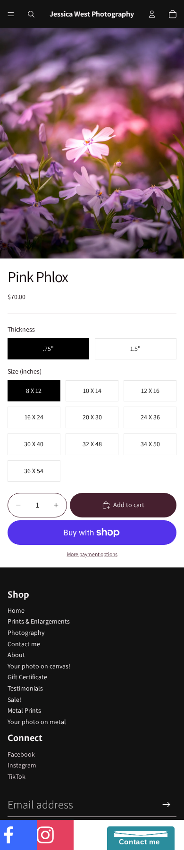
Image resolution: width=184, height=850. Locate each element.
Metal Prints (24, 710)
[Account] (152, 14)
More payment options (92, 554)
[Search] (31, 14)
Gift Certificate (27, 677)
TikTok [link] (16, 776)
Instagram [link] (22, 765)
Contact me (24, 644)
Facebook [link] (21, 754)
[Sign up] (166, 805)
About (16, 654)
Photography (26, 632)
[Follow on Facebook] (18, 835)
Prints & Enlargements (39, 621)
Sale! (14, 699)
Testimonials (25, 688)
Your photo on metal (37, 721)
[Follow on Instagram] (55, 835)
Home (16, 610)
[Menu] (11, 14)
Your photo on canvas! (39, 666)
